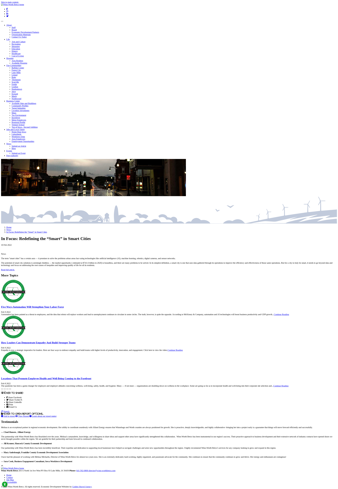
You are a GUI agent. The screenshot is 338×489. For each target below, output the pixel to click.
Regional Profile (18, 122)
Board (14, 30)
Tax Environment (19, 115)
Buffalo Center (18, 68)
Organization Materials (21, 34)
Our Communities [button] (13, 65)
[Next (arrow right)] (5, 391)
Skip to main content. (10, 2)
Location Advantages (20, 110)
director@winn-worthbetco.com (102, 470)
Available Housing (19, 63)
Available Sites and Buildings (24, 103)
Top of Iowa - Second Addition (25, 127)
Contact (9, 477)
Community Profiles (20, 106)
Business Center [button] (13, 101)
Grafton (15, 87)
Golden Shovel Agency (82, 487)
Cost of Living (18, 56)
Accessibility (11, 482)
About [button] (9, 25)
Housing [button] (9, 58)
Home (8, 475)
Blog (14, 148)
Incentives (16, 118)
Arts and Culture (18, 42)
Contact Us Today (19, 37)
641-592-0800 (82, 470)
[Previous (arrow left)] (2, 391)
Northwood (16, 99)
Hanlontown (17, 89)
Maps (14, 113)
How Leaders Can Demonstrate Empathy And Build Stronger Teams (38, 342)
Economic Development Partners (25, 32)
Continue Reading (281, 314)
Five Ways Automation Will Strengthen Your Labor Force (32, 307)
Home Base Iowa (19, 132)
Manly (14, 96)
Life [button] (8, 39)
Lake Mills (16, 72)
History (15, 51)
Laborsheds (16, 134)
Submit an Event (18, 153)
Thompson (16, 80)
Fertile (14, 84)
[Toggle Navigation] (2, 21)
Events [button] (9, 151)
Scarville (15, 82)
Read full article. (8, 270)
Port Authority (12, 155)
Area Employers (18, 139)
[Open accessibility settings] (4, 484)
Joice (14, 91)
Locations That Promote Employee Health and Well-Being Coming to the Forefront (46, 378)
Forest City (16, 70)
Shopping (16, 46)
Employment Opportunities (23, 141)
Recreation (16, 44)
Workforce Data (18, 136)
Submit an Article (19, 146)
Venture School (18, 125)
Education (16, 49)
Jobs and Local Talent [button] (15, 129)
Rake (14, 77)
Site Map (10, 480)
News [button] (8, 144)
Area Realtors (17, 61)
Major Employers (19, 120)
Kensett (15, 94)
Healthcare (16, 53)
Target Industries (18, 108)
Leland (14, 75)
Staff (14, 27)
